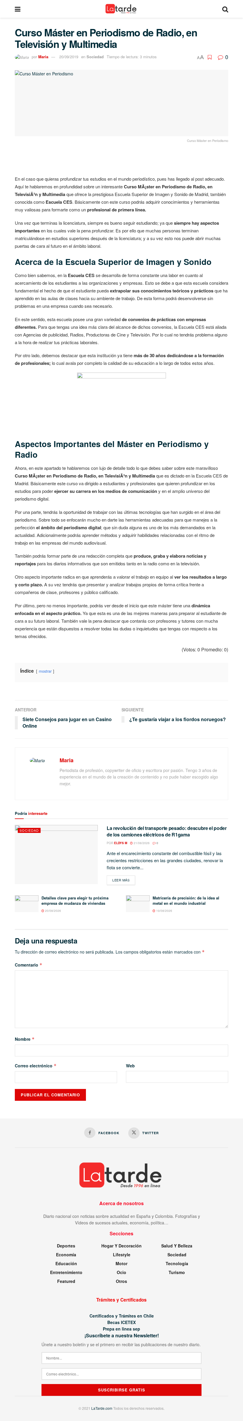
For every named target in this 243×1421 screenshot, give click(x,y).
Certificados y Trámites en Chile (121, 1316)
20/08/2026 (52, 911)
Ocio (121, 1272)
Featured (66, 1281)
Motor (121, 1263)
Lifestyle (121, 1254)
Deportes (66, 1246)
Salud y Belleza (176, 1246)
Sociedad (95, 56)
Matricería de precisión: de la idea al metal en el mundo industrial (186, 900)
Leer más (123, 879)
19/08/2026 (163, 911)
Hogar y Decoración (121, 1246)
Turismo (177, 1272)
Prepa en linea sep (121, 1329)
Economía (66, 1254)
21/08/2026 (141, 843)
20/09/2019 (68, 56)
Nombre (25, 1039)
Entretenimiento (66, 1272)
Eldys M (120, 843)
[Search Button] (225, 9)
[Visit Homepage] (121, 9)
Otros (121, 1281)
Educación (66, 1263)
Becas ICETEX (121, 1322)
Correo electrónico (36, 1066)
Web (130, 1066)
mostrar (45, 671)
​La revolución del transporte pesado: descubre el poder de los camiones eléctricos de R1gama (167, 831)
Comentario (28, 965)
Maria (43, 56)
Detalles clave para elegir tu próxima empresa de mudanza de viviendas (74, 900)
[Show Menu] (17, 9)
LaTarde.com (101, 1408)
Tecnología (177, 1263)
